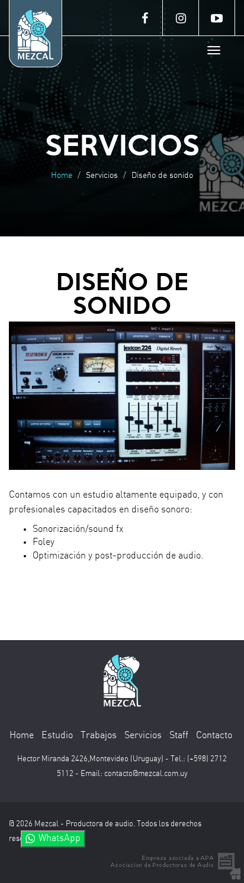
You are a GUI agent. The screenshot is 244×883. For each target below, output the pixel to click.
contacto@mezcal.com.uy (146, 774)
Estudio (57, 736)
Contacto (214, 736)
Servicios (143, 736)
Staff (178, 736)
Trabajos (99, 736)
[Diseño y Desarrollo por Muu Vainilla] (235, 874)
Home (61, 175)
